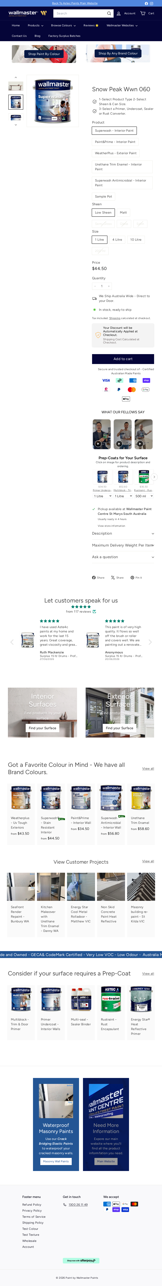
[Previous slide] (95, 434)
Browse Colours (62, 25)
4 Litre (117, 239)
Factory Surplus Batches (64, 36)
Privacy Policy (32, 1210)
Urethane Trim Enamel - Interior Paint (118, 167)
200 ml (101, 252)
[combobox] (83, 13)
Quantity (98, 278)
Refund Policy (31, 1204)
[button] (13, 642)
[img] (81, 606)
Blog (37, 36)
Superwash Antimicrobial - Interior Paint (120, 183)
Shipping (115, 318)
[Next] (16, 123)
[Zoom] (53, 101)
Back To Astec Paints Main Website (75, 3)
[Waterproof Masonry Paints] (56, 1101)
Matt (123, 212)
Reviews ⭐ (91, 25)
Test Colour (30, 1229)
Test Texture (30, 1235)
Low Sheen (103, 212)
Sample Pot (103, 196)
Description (102, 533)
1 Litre (99, 239)
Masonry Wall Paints (56, 1161)
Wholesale (29, 1241)
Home (16, 25)
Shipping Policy (33, 1222)
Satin (142, 225)
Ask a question (105, 557)
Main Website (106, 1161)
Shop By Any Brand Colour (118, 53)
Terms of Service (34, 1217)
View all (148, 768)
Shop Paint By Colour (44, 54)
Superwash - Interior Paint (114, 130)
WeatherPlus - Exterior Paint (116, 153)
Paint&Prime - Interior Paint (115, 142)
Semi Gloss (105, 225)
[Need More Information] (106, 1101)
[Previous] (16, 78)
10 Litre (135, 239)
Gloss (125, 225)
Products (34, 25)
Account (28, 1247)
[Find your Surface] (42, 713)
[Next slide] (150, 434)
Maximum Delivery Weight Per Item (122, 545)
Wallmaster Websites (121, 25)
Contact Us (19, 36)
